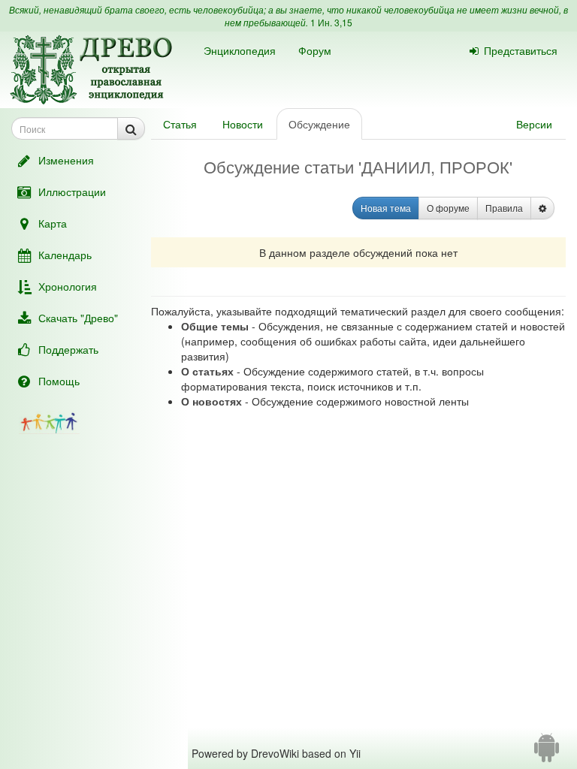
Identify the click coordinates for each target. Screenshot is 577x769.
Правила (504, 207)
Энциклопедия (240, 50)
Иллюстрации (72, 191)
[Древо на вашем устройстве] (546, 753)
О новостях (211, 401)
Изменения (66, 159)
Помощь (59, 380)
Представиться (520, 50)
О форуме (448, 207)
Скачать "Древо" (78, 317)
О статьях (207, 370)
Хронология (67, 286)
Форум (314, 50)
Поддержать (68, 349)
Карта (52, 223)
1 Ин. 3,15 (331, 22)
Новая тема (386, 207)
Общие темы (215, 325)
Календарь (65, 254)
